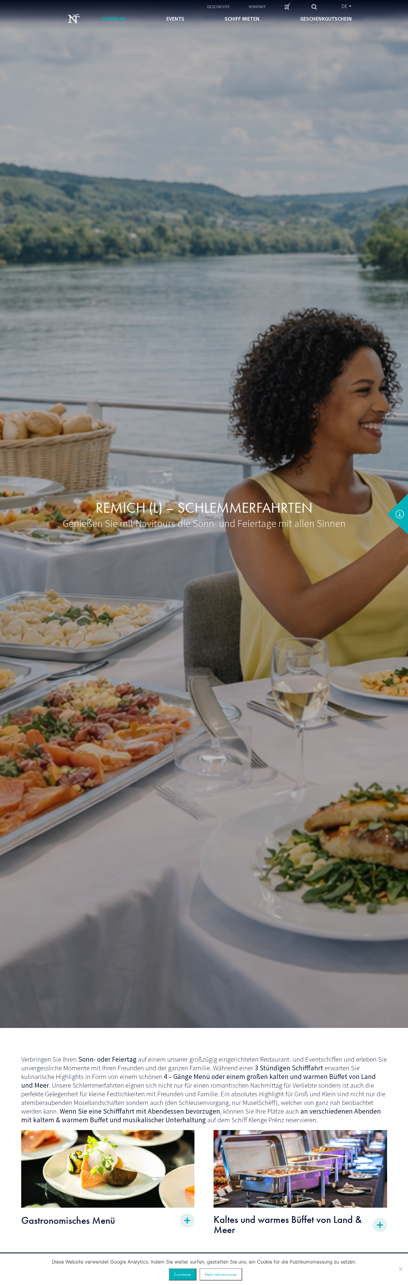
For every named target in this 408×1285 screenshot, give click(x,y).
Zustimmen (182, 1274)
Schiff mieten (242, 18)
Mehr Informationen (221, 1274)
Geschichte (218, 6)
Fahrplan (114, 18)
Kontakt (257, 6)
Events (175, 18)
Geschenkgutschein (326, 18)
